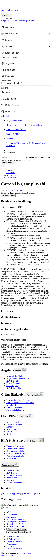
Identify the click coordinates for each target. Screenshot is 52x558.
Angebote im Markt (14, 376)
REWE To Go (12, 473)
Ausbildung (11, 429)
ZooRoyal (10, 480)
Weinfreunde (11, 478)
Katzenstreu (11, 177)
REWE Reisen (12, 470)
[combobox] (13, 157)
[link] (28, 122)
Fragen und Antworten (15, 446)
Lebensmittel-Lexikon (15, 448)
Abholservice (12, 405)
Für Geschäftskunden (15, 410)
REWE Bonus (12, 381)
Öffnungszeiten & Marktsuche (19, 453)
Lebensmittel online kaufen (17, 400)
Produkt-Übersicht (14, 407)
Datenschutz (11, 514)
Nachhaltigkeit (12, 422)
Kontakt (9, 434)
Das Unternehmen (14, 424)
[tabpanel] (26, 344)
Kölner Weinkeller (14, 482)
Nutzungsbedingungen (15, 519)
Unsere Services (13, 383)
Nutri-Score (11, 458)
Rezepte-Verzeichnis (15, 451)
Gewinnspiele (12, 385)
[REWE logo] (5, 116)
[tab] (26, 311)
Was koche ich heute (15, 456)
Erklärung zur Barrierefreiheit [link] (18, 532)
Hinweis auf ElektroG (15, 526)
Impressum (11, 517)
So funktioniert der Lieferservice (20, 402)
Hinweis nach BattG (15, 524)
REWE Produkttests (14, 388)
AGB (8, 512)
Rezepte (25, 142)
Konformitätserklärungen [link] (16, 529)
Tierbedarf (10, 172)
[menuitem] (26, 27)
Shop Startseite (12, 170)
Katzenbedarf (12, 175)
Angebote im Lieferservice (17, 378)
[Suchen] (29, 160)
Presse (9, 432)
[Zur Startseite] (10, 5)
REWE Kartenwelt (14, 475)
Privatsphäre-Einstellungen (17, 522)
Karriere (9, 427)
